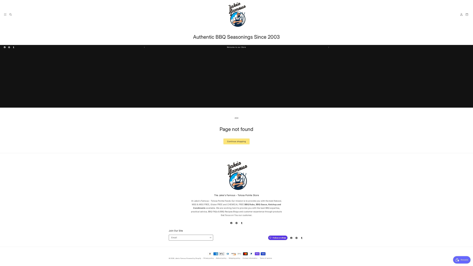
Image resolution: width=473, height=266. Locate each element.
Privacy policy (209, 258)
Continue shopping (236, 141)
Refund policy (221, 258)
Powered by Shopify (193, 258)
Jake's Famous (180, 258)
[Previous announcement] (144, 47)
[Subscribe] (210, 238)
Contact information (250, 258)
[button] (5, 14)
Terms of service (266, 258)
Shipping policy (234, 258)
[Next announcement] (328, 47)
